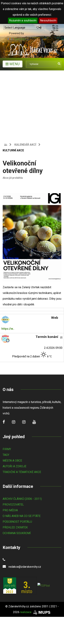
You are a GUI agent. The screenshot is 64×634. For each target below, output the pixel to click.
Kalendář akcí (25, 144)
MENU (14, 64)
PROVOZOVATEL (13, 504)
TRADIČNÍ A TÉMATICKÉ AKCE (22, 472)
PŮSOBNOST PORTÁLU (17, 521)
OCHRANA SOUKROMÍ (17, 533)
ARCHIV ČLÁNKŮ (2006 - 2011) (22, 499)
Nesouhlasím (48, 20)
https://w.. (7, 328)
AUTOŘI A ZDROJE (14, 466)
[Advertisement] (32, 104)
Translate (19, 39)
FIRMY (7, 449)
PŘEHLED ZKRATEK (15, 527)
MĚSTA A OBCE (12, 460)
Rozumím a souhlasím (22, 20)
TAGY (6, 455)
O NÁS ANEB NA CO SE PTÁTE (22, 516)
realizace (26, 612)
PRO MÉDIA (10, 510)
